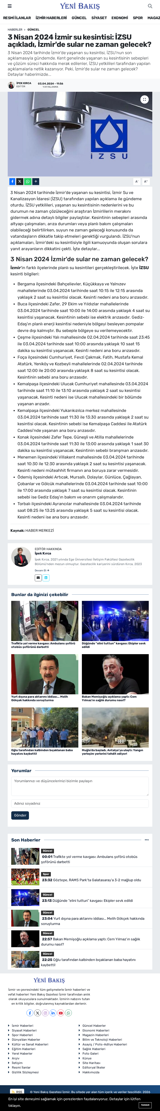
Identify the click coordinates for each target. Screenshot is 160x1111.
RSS (18, 1092)
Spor (46, 874)
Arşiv (15, 1058)
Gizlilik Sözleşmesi (25, 1072)
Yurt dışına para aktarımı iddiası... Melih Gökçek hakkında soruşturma (39, 698)
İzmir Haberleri (22, 1026)
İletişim (17, 1063)
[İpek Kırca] (21, 556)
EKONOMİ (119, 18)
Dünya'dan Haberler (26, 1039)
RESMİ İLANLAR (17, 18)
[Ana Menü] (10, 6)
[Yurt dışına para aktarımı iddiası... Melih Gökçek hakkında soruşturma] (44, 674)
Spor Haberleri (22, 1035)
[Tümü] (147, 840)
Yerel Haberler (22, 1053)
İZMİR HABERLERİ (51, 18)
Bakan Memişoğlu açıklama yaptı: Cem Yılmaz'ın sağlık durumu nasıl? (109, 698)
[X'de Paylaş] (19, 181)
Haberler (15, 29)
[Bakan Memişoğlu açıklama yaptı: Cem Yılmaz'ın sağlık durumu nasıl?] (115, 674)
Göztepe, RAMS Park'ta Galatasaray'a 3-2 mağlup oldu (91, 880)
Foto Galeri (90, 1053)
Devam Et (41, 570)
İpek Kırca (43, 553)
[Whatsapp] (68, 1012)
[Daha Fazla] (35, 181)
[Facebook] (29, 1012)
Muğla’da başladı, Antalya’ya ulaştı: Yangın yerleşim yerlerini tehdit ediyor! (112, 752)
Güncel (33, 29)
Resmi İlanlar (21, 1067)
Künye (86, 1058)
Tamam (145, 1105)
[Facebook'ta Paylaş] (12, 181)
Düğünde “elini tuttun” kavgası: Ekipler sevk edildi (114, 645)
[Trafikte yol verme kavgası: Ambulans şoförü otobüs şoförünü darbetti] (44, 621)
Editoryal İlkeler (93, 1067)
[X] (37, 1012)
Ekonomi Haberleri (95, 1030)
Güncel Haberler (94, 1026)
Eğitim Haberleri (23, 1049)
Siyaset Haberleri (24, 1030)
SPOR (138, 18)
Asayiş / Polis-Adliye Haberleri (104, 1044)
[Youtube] (60, 1012)
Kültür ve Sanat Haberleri (30, 1044)
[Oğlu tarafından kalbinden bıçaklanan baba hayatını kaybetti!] (44, 727)
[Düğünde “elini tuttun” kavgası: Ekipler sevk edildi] (115, 621)
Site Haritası (91, 1063)
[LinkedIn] (53, 1012)
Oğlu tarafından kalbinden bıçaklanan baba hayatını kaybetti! (42, 752)
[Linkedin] (45, 577)
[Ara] (150, 6)
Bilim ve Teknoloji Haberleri (102, 1039)
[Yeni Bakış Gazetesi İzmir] (80, 6)
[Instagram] (45, 1012)
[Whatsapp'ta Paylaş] (27, 181)
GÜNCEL (79, 18)
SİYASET (99, 18)
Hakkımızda (90, 1072)
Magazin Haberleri (95, 1035)
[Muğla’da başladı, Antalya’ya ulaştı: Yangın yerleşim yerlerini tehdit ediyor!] (115, 727)
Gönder (20, 815)
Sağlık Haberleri (93, 1049)
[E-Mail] (38, 577)
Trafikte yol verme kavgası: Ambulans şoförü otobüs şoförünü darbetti (43, 645)
